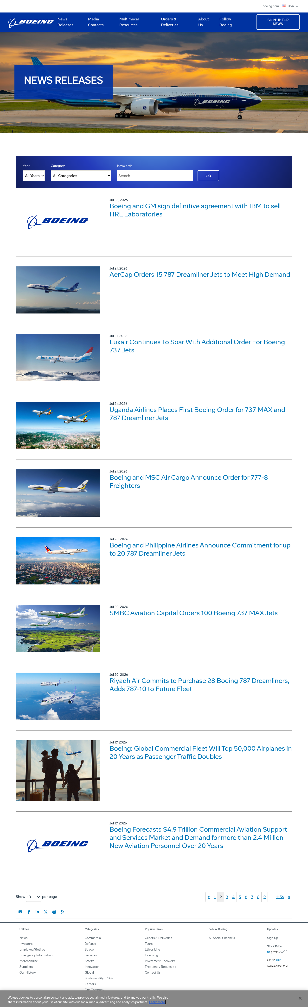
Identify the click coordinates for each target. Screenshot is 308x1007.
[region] (154, 998)
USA (291, 6)
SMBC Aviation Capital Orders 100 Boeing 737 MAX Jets (193, 613)
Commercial (93, 938)
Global (89, 972)
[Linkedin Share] (37, 911)
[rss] (62, 911)
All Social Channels (222, 938)
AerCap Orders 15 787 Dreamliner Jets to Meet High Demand (199, 274)
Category (58, 166)
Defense (90, 944)
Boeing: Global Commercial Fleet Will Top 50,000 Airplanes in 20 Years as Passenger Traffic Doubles (200, 752)
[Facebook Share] (28, 911)
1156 (280, 897)
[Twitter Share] (45, 911)
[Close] (300, 998)
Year (26, 166)
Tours (149, 944)
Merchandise (28, 961)
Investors (25, 944)
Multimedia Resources (127, 24)
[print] (54, 911)
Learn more (157, 1002)
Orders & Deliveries (168, 24)
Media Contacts (96, 22)
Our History (27, 972)
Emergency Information (35, 955)
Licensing (151, 955)
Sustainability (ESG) (99, 978)
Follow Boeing (225, 22)
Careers (90, 984)
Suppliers (26, 967)
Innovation (92, 967)
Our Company (94, 990)
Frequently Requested (160, 967)
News (23, 938)
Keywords (124, 166)
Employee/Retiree (32, 949)
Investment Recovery (160, 961)
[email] (20, 911)
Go (208, 176)
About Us (201, 24)
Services (91, 955)
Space (89, 949)
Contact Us (152, 972)
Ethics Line (152, 949)
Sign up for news (278, 22)
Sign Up (272, 938)
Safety (89, 961)
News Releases (65, 22)
